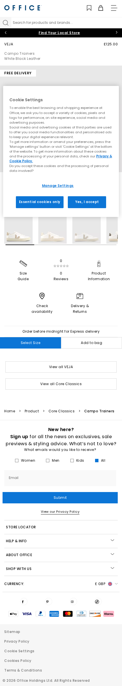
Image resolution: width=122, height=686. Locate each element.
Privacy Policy (16, 641)
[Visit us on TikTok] (98, 601)
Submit (60, 497)
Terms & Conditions (23, 670)
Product (32, 411)
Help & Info (16, 541)
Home (9, 411)
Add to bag (91, 342)
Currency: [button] (54, 583)
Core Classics (62, 411)
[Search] (5, 22)
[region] (61, 151)
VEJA (8, 44)
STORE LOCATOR (21, 527)
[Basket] (97, 8)
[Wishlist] (85, 8)
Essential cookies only (40, 202)
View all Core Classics (61, 383)
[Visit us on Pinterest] (48, 601)
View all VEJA (61, 366)
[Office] (23, 7)
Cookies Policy (17, 660)
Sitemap (12, 631)
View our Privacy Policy (60, 511)
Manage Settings (58, 185)
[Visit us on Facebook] (24, 601)
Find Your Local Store (59, 32)
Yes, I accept (87, 202)
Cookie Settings (19, 651)
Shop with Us (18, 568)
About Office (19, 554)
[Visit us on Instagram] (73, 601)
